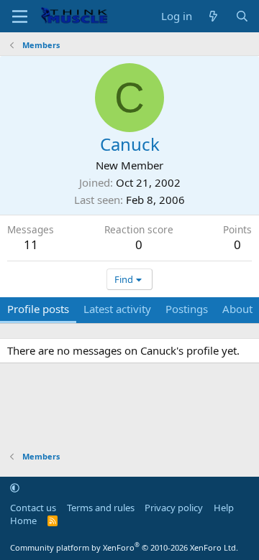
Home (23, 520)
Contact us (33, 507)
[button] (14, 487)
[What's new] (213, 16)
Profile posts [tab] (38, 309)
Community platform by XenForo (124, 547)
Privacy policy (174, 507)
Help (224, 507)
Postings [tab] (186, 309)
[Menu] (20, 16)
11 (31, 244)
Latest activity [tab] (117, 309)
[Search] (242, 16)
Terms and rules (101, 507)
